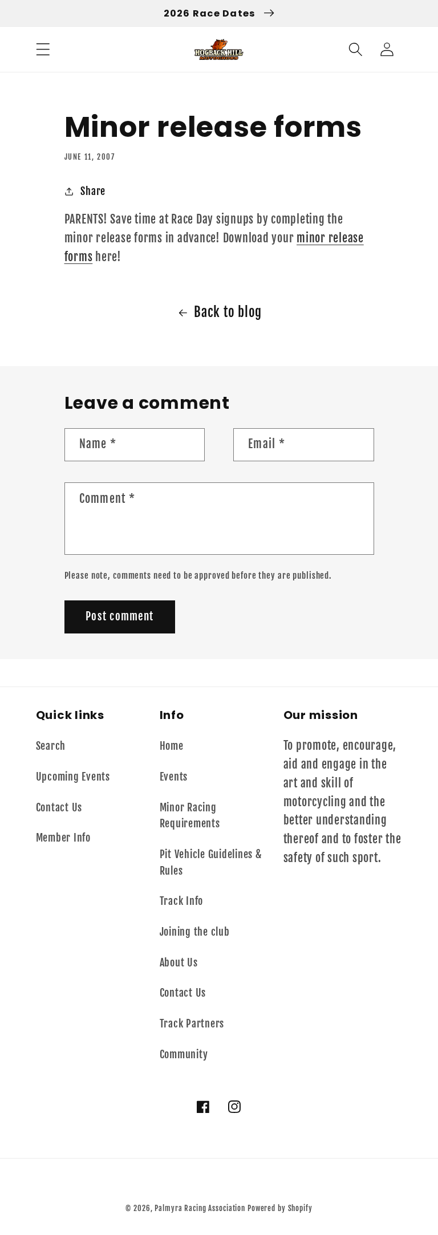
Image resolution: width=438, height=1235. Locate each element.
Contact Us (59, 807)
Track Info (182, 901)
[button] (43, 49)
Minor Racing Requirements (190, 815)
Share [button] (93, 191)
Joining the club (195, 931)
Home (172, 746)
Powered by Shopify (280, 1208)
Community (184, 1054)
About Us (179, 962)
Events (174, 776)
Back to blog (228, 312)
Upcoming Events (73, 776)
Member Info (63, 837)
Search (51, 746)
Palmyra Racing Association (200, 1208)
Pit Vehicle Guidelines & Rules (211, 862)
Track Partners (192, 1023)
